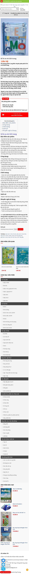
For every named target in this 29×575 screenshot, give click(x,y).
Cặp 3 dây (5, 375)
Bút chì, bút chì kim (7, 327)
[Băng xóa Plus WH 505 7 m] (6, 519)
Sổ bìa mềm (6, 403)
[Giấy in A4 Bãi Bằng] (6, 495)
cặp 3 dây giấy (20, 237)
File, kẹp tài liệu (5, 330)
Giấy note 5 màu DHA (21, 234)
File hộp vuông (6, 348)
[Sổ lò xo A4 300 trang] (8, 255)
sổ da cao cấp (15, 235)
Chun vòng (5, 478)
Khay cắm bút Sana (12, 237)
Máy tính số (6, 472)
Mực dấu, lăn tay (7, 466)
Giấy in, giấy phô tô (7, 291)
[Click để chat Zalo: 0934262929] (3, 564)
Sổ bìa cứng (6, 400)
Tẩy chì (5, 442)
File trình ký (6, 351)
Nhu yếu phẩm (6, 469)
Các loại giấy (4, 279)
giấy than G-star (4, 237)
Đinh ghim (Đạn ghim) (8, 384)
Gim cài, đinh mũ (7, 391)
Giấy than (5, 300)
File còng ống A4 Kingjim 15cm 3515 (20, 528)
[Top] (27, 570)
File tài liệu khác (6, 354)
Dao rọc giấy (6, 433)
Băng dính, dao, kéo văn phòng (9, 421)
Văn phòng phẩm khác (6, 457)
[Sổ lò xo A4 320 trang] (14, 37)
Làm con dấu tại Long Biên (9, 460)
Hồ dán (5, 451)
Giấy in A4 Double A (17, 504)
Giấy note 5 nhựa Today (6, 235)
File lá (4, 345)
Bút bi (4, 306)
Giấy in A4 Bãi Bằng (17, 488)
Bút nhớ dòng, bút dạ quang (9, 321)
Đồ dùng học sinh (7, 463)
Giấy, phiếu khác (7, 418)
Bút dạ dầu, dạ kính (7, 315)
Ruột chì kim (6, 448)
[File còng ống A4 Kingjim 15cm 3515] (6, 534)
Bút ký (4, 318)
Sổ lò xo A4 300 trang (7, 266)
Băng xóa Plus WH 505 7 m (19, 512)
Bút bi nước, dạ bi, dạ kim (9, 312)
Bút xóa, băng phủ (7, 324)
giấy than (20, 235)
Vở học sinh (6, 412)
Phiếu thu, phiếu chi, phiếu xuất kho (11, 415)
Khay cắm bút (6, 363)
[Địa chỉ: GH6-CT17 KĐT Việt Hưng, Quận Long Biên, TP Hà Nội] (14, 5)
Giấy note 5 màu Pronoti (10, 234)
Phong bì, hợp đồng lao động (10, 475)
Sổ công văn (6, 406)
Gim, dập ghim (5, 379)
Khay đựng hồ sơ (7, 366)
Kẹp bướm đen (6, 339)
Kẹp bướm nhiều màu (8, 342)
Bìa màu (5, 285)
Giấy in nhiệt (6, 282)
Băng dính (5, 424)
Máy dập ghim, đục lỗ (8, 381)
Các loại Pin (5, 481)
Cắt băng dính (6, 427)
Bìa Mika (5, 333)
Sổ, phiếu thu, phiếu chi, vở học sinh (19, 13)
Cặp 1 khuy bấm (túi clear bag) (10, 372)
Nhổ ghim (5, 388)
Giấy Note (5, 294)
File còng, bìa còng (7, 360)
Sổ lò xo (16, 14)
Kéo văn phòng (6, 430)
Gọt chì (5, 445)
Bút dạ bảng (6, 309)
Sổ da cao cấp (6, 397)
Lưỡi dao (5, 436)
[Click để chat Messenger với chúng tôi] (3, 560)
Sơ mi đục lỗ (6, 336)
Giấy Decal (5, 297)
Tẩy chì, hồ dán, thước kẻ (7, 439)
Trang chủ (6, 13)
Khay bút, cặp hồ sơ (6, 357)
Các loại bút (4, 303)
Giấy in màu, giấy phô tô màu (10, 288)
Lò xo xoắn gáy (6, 369)
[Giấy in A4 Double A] (6, 507)
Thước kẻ (5, 454)
